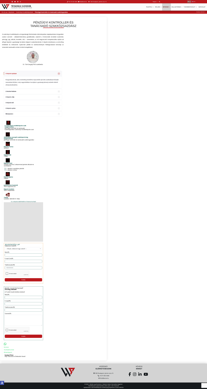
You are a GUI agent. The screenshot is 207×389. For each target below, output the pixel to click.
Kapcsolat (202, 7)
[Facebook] (12, 1)
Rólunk (157, 7)
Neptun (155, 1)
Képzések (166, 7)
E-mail (7, 301)
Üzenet (8, 313)
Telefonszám (10, 265)
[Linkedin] (17, 1)
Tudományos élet (189, 7)
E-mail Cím (9, 258)
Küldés (23, 280)
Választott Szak (10, 246)
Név (7, 252)
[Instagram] (20, 1)
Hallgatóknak (176, 7)
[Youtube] (15, 1)
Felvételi (149, 7)
